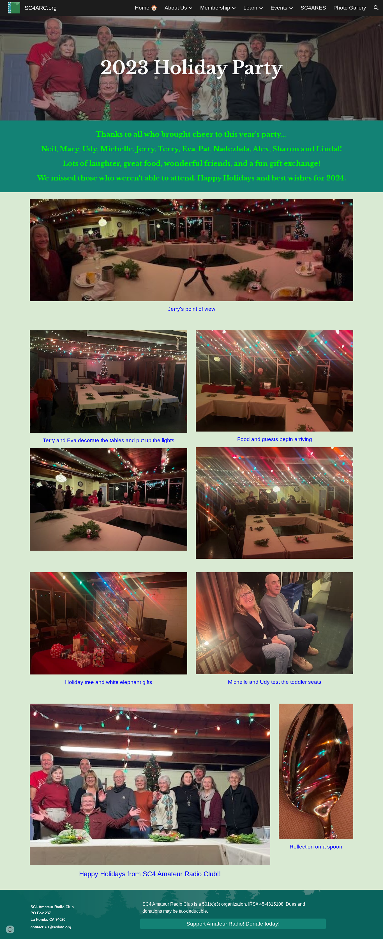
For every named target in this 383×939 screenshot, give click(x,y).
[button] (376, 8)
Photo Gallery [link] (349, 8)
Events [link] (279, 8)
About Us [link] (176, 8)
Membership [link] (215, 8)
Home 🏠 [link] (146, 8)
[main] (191, 68)
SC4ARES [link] (313, 8)
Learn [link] (250, 8)
